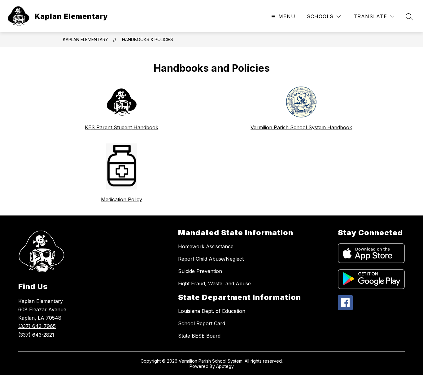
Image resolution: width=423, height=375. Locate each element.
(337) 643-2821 (36, 335)
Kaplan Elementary (85, 39)
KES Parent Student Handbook (121, 127)
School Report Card (201, 323)
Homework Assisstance (205, 246)
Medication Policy (121, 199)
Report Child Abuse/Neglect (211, 259)
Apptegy (225, 366)
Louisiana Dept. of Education (211, 311)
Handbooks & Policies (147, 39)
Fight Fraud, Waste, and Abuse (214, 283)
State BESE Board (199, 336)
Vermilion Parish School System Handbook (301, 127)
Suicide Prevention (200, 271)
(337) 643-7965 (37, 326)
